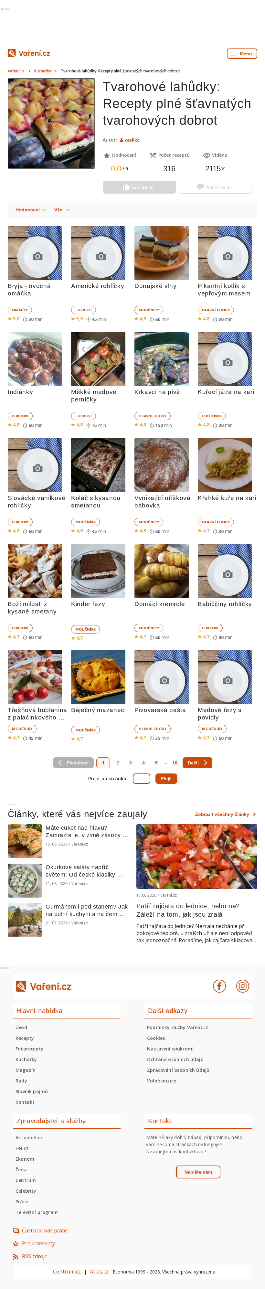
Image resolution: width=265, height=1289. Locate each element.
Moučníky (149, 309)
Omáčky (20, 309)
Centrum (26, 1180)
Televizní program (37, 1212)
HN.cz (22, 1148)
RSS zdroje (35, 1256)
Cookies (156, 1038)
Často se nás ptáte (44, 1230)
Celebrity (26, 1191)
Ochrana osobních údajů (175, 1059)
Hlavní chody (216, 309)
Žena (21, 1169)
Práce (22, 1201)
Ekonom (25, 1159)
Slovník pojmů (32, 1091)
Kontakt (25, 1102)
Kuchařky (42, 71)
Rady (21, 1081)
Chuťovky (212, 415)
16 (174, 762)
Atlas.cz (99, 1271)
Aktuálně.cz (29, 1138)
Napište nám (198, 1172)
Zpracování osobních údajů (178, 1070)
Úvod (21, 1027)
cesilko (132, 140)
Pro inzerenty (38, 1243)
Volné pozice (161, 1081)
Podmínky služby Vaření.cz (177, 1027)
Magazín (26, 1070)
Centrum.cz (67, 1271)
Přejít (166, 778)
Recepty (25, 1038)
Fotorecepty (30, 1049)
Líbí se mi (143, 187)
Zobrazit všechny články (222, 814)
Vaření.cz (16, 71)
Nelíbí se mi (219, 187)
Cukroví (83, 309)
